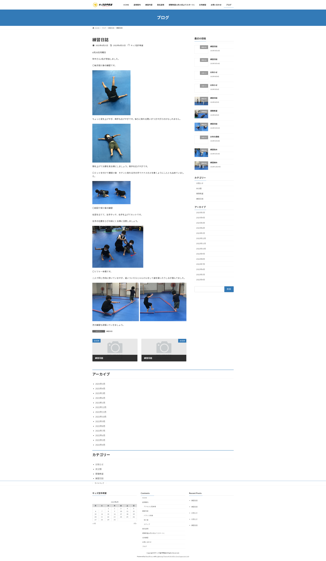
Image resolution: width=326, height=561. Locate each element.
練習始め (213, 149)
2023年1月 (200, 233)
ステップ (147, 524)
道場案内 (145, 502)
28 (102, 520)
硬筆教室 (213, 111)
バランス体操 (148, 515)
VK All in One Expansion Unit (179, 557)
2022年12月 (201, 238)
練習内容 (145, 511)
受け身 (146, 520)
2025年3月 (200, 223)
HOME (144, 498)
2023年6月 (200, 228)
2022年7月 (200, 264)
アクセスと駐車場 (150, 507)
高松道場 (145, 529)
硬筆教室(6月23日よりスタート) (153, 533)
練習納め (213, 162)
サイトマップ (99, 483)
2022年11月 (201, 243)
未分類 (199, 188)
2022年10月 (201, 248)
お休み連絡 (214, 137)
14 (102, 514)
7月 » (135, 523)
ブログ (144, 547)
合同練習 (145, 538)
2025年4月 (200, 218)
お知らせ (213, 72)
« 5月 (94, 523)
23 (115, 517)
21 (102, 517)
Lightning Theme (162, 557)
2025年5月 (200, 212)
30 (115, 520)
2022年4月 (200, 280)
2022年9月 (200, 254)
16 (115, 514)
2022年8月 (200, 259)
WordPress (149, 557)
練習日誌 (109, 331)
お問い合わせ (146, 542)
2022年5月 (200, 274)
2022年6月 (200, 269)
